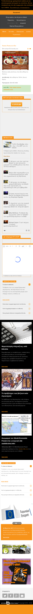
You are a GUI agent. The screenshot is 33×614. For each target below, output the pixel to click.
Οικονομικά (20, 31)
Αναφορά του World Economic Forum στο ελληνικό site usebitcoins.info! (14, 441)
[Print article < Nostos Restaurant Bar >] (28, 48)
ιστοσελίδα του (23, 449)
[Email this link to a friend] (30, 48)
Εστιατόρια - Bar (12, 23)
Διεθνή (28, 31)
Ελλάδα (11, 31)
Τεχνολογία (16, 34)
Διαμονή (23, 23)
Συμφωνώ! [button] (16, 12)
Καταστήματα (21, 20)
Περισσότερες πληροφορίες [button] (20, 7)
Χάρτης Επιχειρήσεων (16, 26)
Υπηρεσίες (10, 20)
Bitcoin (4, 31)
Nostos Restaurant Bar (9, 46)
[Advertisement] (16, 124)
